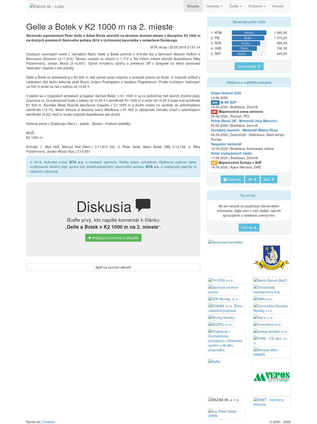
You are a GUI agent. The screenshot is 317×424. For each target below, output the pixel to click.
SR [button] (250, 179)
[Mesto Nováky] (271, 257)
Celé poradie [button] (247, 66)
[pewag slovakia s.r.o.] (270, 331)
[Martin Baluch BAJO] (270, 280)
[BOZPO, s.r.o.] (220, 324)
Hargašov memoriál (226, 144)
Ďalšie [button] (234, 6)
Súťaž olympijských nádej (231, 153)
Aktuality (193, 6)
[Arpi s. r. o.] (263, 317)
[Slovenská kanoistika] (225, 241)
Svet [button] (267, 179)
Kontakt (278, 6)
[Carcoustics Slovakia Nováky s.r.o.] (271, 307)
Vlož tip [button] (247, 227)
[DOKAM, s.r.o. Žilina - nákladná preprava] (226, 307)
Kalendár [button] (234, 179)
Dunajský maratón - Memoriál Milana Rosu (244, 130)
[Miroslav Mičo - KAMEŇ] (271, 351)
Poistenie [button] (256, 6)
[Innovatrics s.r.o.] (267, 324)
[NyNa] (214, 361)
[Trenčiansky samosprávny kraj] (271, 289)
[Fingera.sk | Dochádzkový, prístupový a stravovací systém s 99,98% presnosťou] (226, 340)
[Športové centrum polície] (226, 289)
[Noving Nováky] (221, 317)
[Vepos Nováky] (271, 376)
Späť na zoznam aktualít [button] (113, 267)
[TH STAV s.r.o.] (221, 280)
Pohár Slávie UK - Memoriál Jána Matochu (244, 120)
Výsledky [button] (213, 6)
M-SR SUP (228, 102)
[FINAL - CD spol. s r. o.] (271, 340)
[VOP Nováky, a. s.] (223, 298)
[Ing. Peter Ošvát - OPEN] (226, 413)
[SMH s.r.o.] (263, 298)
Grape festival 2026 (226, 93)
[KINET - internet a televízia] (271, 401)
